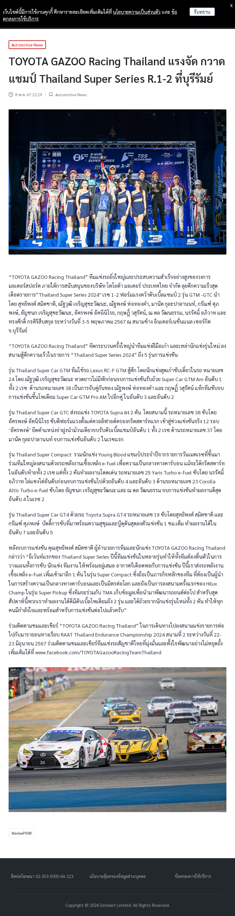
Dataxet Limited (115, 905)
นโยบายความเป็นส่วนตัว (136, 12)
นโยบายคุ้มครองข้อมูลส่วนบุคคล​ (117, 876)
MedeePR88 (22, 833)
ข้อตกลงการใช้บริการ (193, 876)
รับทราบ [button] (202, 12)
